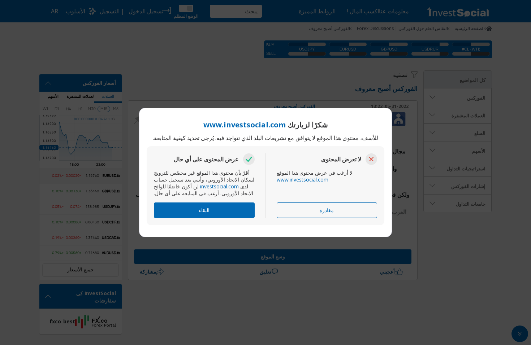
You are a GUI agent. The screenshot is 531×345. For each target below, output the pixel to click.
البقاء (204, 210)
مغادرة (327, 210)
